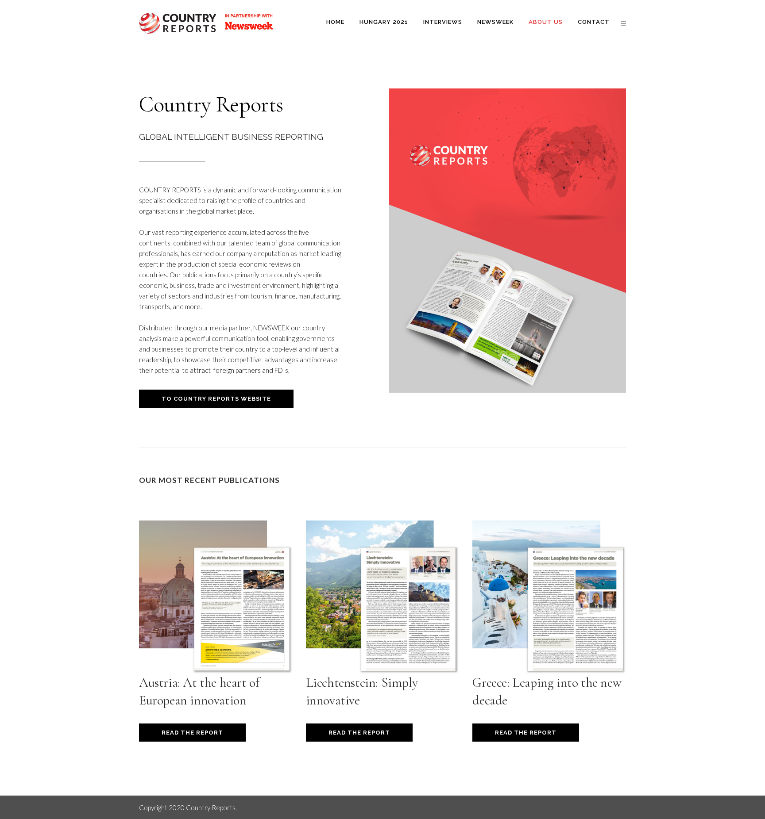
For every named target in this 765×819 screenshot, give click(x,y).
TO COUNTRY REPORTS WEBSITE (216, 398)
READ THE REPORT (192, 732)
